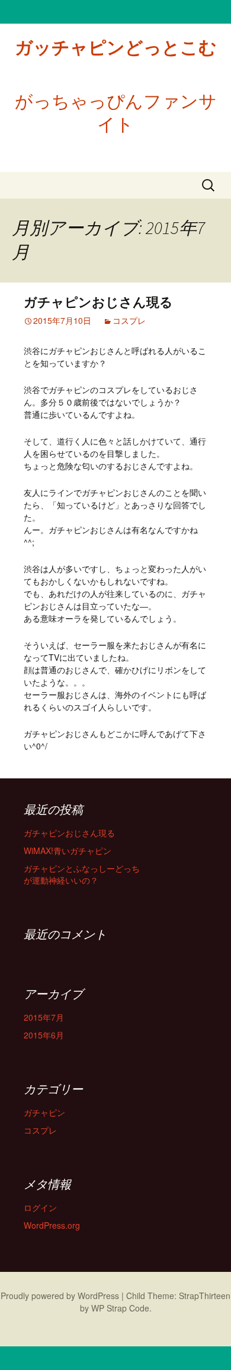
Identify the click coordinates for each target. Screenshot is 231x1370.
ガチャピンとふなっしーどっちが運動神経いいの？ (82, 874)
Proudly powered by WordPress (60, 1295)
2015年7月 (44, 1017)
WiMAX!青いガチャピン (67, 850)
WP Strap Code (120, 1308)
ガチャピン (44, 1112)
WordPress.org (52, 1225)
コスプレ (129, 320)
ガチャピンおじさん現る (98, 302)
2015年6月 (44, 1035)
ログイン (40, 1207)
